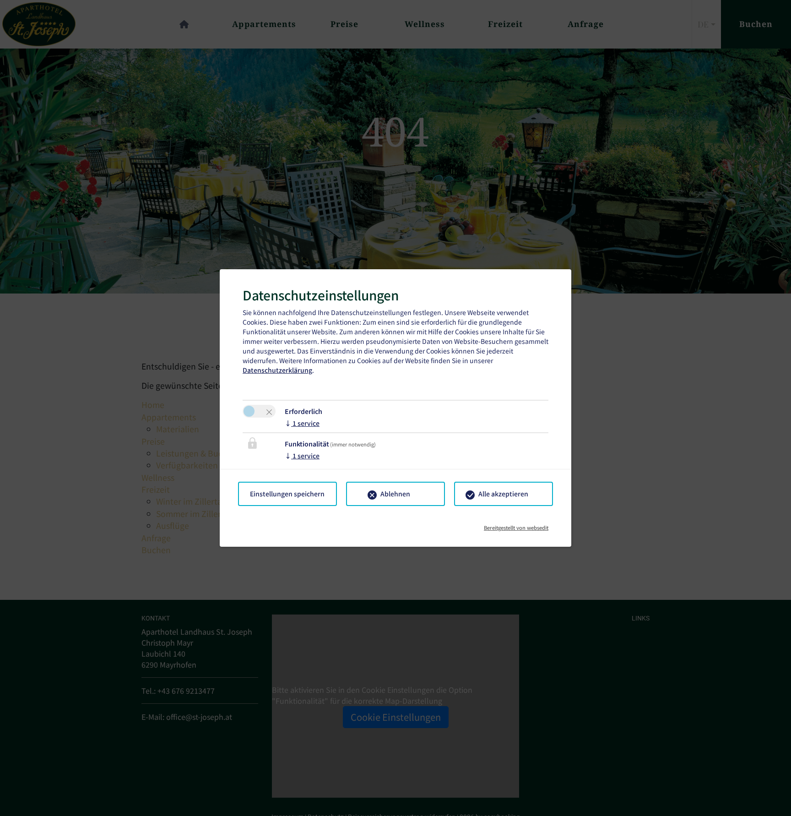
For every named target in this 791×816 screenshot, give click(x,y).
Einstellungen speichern (287, 493)
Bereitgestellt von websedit (516, 524)
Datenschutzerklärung (277, 370)
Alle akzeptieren (503, 493)
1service (302, 423)
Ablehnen (395, 493)
